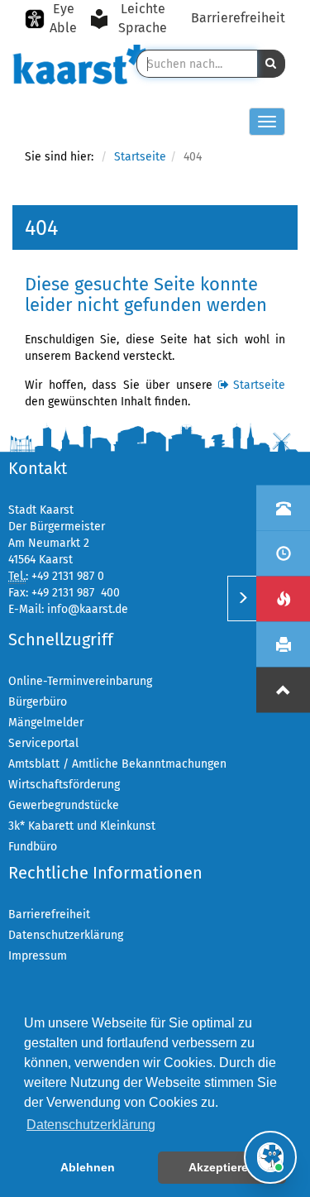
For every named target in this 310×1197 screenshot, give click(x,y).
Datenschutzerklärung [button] (90, 1125)
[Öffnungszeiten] (283, 553)
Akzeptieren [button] (221, 1167)
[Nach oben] (283, 689)
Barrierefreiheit (238, 18)
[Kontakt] (283, 507)
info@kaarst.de (87, 609)
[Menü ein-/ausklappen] (241, 598)
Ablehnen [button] (87, 1167)
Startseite (140, 157)
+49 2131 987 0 (67, 576)
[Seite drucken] (283, 644)
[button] (271, 64)
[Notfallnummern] (283, 598)
